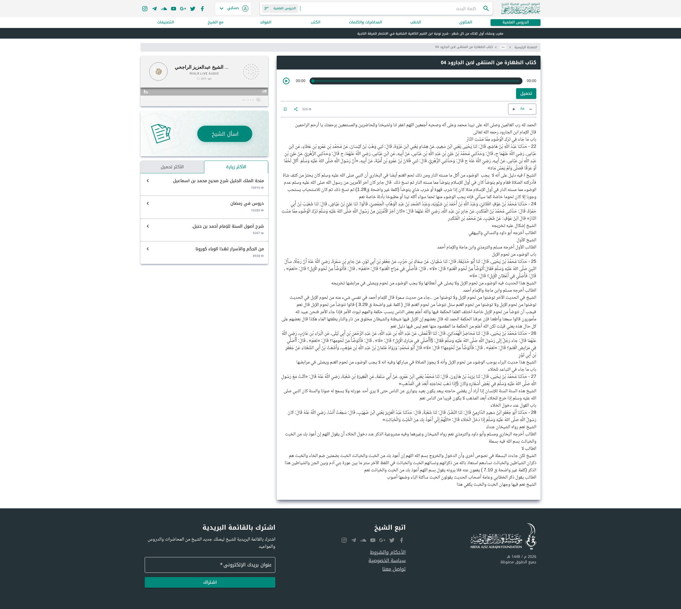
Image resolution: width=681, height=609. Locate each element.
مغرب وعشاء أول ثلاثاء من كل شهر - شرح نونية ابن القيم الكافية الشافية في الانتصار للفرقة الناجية (430, 33)
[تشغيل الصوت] (286, 81)
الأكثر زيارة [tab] (236, 167)
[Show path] (503, 47)
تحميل (526, 93)
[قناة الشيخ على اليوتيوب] (173, 8)
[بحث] (486, 8)
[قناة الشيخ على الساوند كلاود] (164, 8)
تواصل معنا (394, 569)
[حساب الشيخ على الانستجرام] (144, 8)
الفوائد (265, 22)
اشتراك (210, 582)
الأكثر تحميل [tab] (172, 167)
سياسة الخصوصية (387, 560)
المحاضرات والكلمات (365, 22)
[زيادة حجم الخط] (513, 109)
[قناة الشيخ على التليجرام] (154, 8)
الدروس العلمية (516, 22)
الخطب (415, 22)
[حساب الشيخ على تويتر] (192, 8)
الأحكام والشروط (388, 552)
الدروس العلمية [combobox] (284, 8)
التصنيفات (165, 22)
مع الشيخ (215, 22)
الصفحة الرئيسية (525, 47)
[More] (296, 109)
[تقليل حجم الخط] (530, 109)
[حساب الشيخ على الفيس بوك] (202, 8)
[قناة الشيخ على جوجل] (183, 8)
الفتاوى (465, 22)
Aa (522, 109)
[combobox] (391, 8)
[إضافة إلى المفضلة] (285, 109)
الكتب (315, 22)
